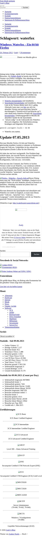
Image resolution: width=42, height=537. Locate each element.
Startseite (8, 12)
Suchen (2, 251)
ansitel (11, 312)
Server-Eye (13, 325)
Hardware (8, 298)
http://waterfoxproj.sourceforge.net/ (26, 203)
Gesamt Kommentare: (13, 371)
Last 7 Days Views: (12, 356)
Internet (7, 300)
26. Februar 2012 (6, 53)
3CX (11, 310)
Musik (7, 302)
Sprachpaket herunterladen (14, 103)
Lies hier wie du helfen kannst (11, 287)
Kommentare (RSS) (9, 267)
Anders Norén (14, 534)
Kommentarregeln (11, 14)
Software (8, 308)
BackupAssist (14, 315)
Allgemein (8, 296)
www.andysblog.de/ (8, 247)
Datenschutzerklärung (13, 18)
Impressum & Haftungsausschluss (17, 20)
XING (28, 271)
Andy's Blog (4, 3)
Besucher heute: (11, 350)
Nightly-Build (16, 76)
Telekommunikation (12, 327)
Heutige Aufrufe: (11, 348)
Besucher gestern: (11, 354)
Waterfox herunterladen (13, 101)
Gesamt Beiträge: (11, 369)
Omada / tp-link (10, 306)
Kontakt (8, 16)
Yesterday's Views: (12, 352)
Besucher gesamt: (11, 364)
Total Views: (9, 362)
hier (24, 107)
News (7, 304)
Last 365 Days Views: (13, 360)
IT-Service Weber (20, 237)
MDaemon (13, 321)
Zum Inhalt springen (7, 1)
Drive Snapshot (15, 317)
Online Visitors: (11, 345)
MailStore (13, 319)
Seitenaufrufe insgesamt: (14, 367)
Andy (16, 53)
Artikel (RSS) (7, 265)
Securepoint (13, 323)
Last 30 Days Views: (13, 358)
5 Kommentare (25, 53)
